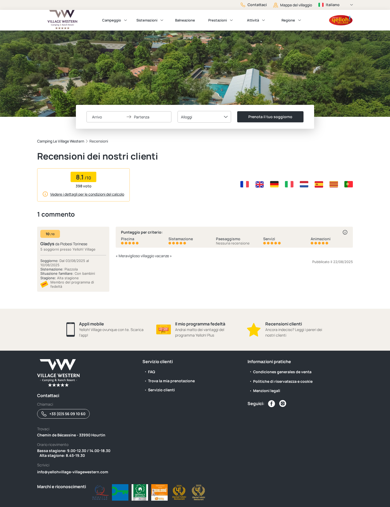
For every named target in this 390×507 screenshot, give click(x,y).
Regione (288, 20)
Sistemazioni (146, 20)
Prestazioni (217, 20)
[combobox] (204, 116)
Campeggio (111, 20)
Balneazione (185, 20)
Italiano (333, 4)
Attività (253, 20)
